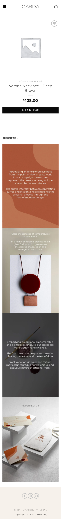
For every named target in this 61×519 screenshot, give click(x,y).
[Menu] (4, 7)
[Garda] (30, 6)
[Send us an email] (36, 495)
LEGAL (43, 510)
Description (10, 138)
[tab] (30, 138)
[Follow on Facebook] (24, 495)
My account (30, 510)
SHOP (17, 510)
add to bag (30, 110)
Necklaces (35, 81)
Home (22, 81)
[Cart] (56, 6)
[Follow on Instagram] (30, 495)
